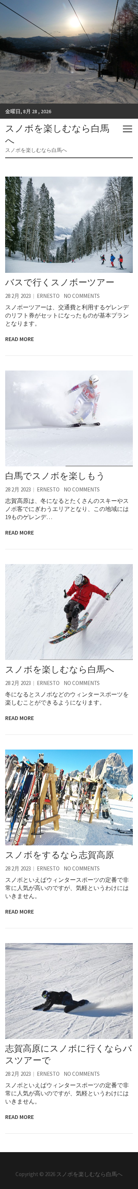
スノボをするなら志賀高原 (59, 855)
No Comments (82, 295)
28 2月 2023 (18, 295)
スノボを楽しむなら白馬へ (57, 134)
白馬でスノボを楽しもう (55, 475)
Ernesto (48, 295)
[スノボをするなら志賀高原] (69, 797)
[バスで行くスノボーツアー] (69, 224)
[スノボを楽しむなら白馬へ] (69, 612)
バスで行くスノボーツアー (59, 282)
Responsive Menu (127, 129)
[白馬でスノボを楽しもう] (69, 418)
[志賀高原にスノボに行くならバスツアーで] (69, 991)
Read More (19, 339)
